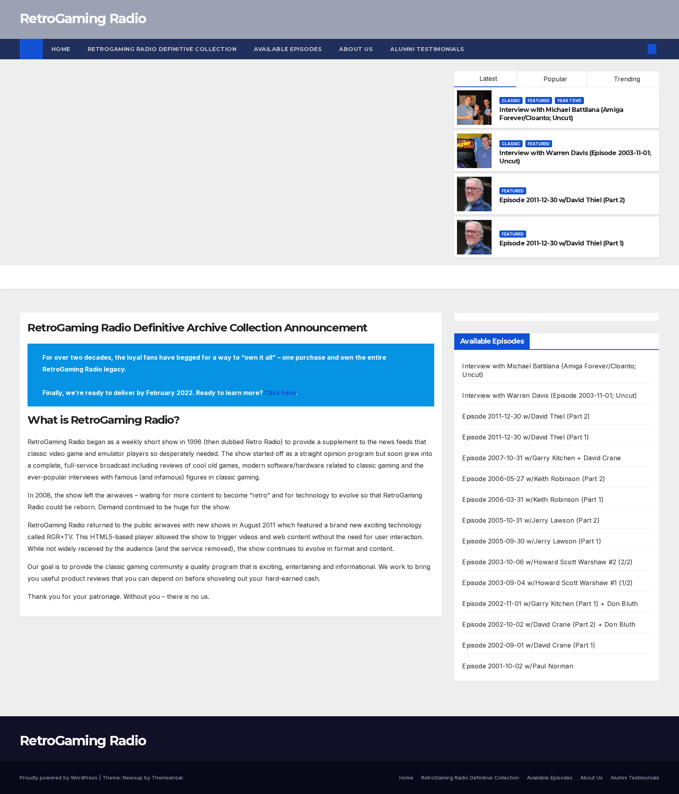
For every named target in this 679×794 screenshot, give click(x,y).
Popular (554, 79)
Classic (511, 100)
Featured (539, 100)
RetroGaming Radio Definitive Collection (162, 49)
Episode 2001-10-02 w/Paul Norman (517, 666)
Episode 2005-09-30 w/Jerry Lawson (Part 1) (531, 541)
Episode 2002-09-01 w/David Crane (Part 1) (528, 645)
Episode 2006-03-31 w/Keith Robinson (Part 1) (533, 499)
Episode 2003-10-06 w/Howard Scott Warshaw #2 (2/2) (547, 562)
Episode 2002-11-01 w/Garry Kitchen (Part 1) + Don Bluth (550, 603)
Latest (488, 78)
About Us (356, 49)
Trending (626, 79)
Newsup (133, 777)
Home (60, 49)
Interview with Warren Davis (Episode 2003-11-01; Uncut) (549, 395)
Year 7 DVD (569, 100)
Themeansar (167, 777)
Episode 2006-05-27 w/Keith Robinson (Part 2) (533, 479)
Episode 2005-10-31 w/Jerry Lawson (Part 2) (530, 520)
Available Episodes (288, 49)
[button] (639, 49)
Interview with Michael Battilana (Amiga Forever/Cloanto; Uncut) (561, 114)
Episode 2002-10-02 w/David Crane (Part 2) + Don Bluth (548, 624)
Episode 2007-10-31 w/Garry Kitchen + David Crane (541, 458)
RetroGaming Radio (83, 18)
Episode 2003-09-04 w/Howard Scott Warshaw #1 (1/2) (547, 583)
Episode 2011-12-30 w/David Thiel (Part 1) (561, 243)
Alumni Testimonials (427, 49)
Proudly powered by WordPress (59, 777)
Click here (280, 393)
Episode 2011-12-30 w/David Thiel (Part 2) (562, 200)
